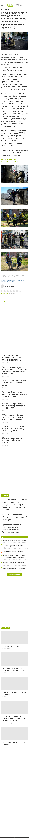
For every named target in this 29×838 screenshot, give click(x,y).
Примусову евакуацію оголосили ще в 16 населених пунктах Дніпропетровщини (13, 357)
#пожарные (3, 280)
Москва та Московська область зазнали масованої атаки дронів (14, 383)
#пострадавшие (11, 280)
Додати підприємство (14, 574)
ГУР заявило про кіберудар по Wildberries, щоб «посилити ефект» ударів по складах (14, 417)
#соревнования (20, 280)
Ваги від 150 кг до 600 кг (12, 646)
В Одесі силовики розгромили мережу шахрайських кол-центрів (14, 440)
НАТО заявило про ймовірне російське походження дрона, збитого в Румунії (13, 405)
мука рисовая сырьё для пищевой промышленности (13, 669)
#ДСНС (8, 281)
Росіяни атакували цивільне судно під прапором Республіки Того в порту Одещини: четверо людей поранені (14, 370)
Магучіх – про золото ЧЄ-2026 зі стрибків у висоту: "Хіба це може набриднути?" (14, 428)
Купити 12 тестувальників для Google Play (14, 693)
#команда (3, 281)
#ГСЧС (12, 281)
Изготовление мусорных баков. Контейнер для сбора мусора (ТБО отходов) (13, 718)
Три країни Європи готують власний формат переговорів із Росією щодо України (14, 394)
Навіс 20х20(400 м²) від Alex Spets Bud (13, 743)
